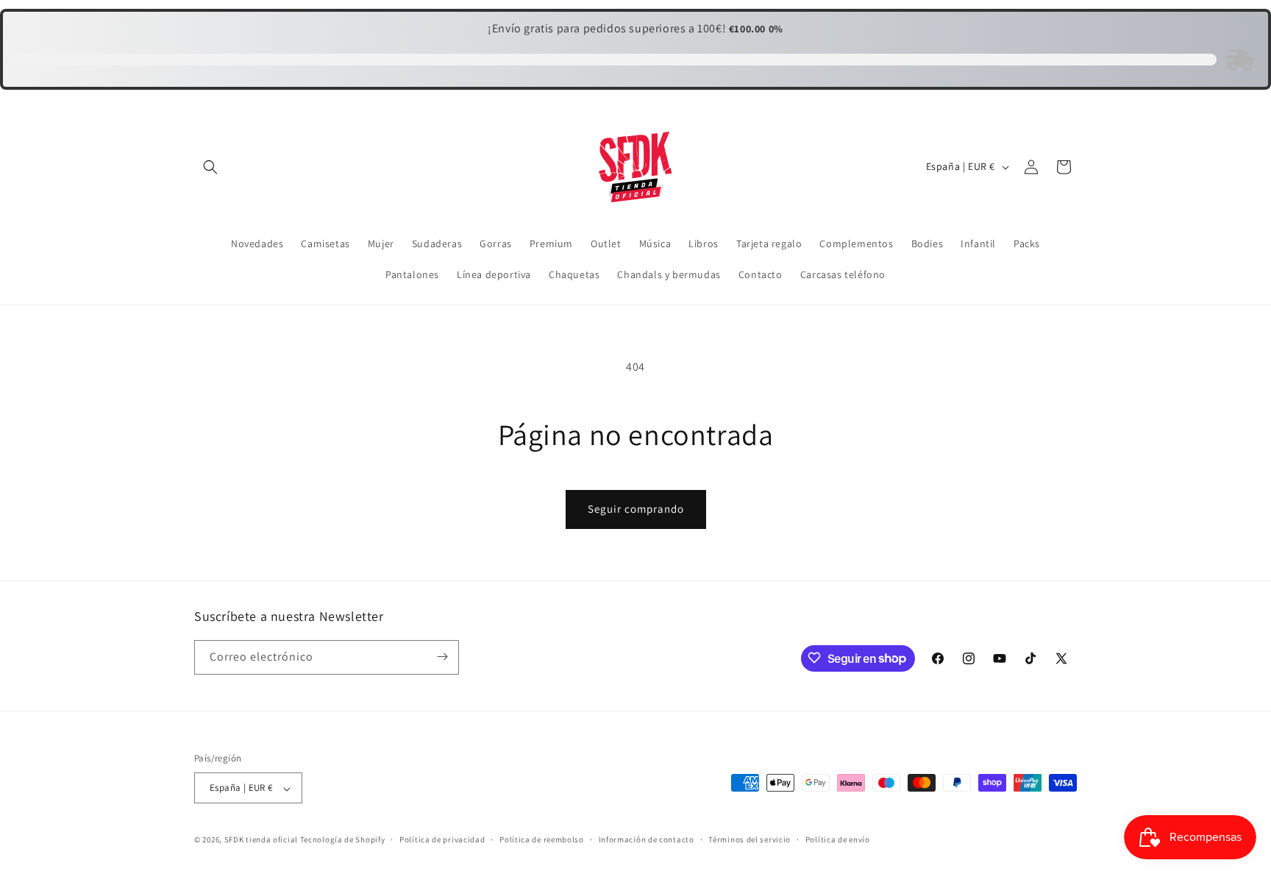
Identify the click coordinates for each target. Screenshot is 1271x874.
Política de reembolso (541, 839)
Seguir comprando (636, 509)
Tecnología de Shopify (342, 840)
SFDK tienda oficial (261, 840)
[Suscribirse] (442, 656)
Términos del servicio (749, 839)
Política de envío (837, 839)
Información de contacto (646, 839)
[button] (210, 167)
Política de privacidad (442, 839)
